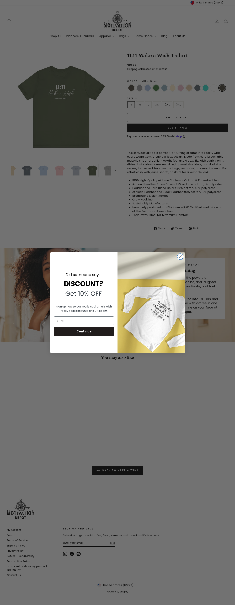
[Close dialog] (180, 257)
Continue (84, 331)
